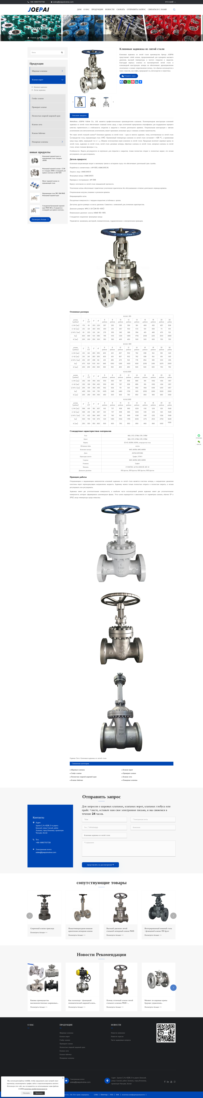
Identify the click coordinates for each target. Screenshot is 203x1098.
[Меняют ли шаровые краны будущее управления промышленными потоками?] (120, 979)
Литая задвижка (39, 90)
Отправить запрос (136, 9)
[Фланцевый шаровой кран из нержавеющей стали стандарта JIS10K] (35, 160)
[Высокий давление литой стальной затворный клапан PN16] (120, 907)
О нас (86, 9)
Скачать (121, 9)
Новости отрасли (117, 1036)
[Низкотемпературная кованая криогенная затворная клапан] (82, 907)
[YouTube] (171, 1081)
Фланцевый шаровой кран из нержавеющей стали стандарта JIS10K (52, 158)
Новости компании (118, 1033)
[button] (29, 916)
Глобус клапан (38, 98)
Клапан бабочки (38, 133)
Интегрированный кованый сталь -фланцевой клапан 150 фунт (158, 929)
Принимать (39, 1093)
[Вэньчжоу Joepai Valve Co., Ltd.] (38, 9)
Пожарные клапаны (40, 141)
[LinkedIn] (168, 1081)
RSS (111, 1094)
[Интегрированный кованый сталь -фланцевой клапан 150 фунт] (158, 907)
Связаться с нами (157, 9)
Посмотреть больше (39, 219)
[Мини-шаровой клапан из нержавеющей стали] (35, 185)
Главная (33, 37)
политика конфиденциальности (133, 1094)
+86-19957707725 (37, 2)
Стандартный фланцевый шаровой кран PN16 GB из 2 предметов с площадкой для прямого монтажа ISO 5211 (53, 208)
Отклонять (26, 1093)
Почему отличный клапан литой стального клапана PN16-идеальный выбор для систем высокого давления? (81, 1001)
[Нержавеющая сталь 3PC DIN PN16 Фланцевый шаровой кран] (35, 197)
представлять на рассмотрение (100, 864)
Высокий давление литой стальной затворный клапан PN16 (120, 929)
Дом (79, 9)
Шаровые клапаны (39, 71)
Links (96, 1094)
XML (117, 1094)
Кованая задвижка (40, 87)
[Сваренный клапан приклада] (44, 907)
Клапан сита (37, 124)
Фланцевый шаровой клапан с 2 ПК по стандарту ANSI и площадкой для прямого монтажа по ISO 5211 (54, 171)
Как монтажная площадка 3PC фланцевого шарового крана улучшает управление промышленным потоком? (157, 1001)
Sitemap (104, 1094)
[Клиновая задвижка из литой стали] (80, 101)
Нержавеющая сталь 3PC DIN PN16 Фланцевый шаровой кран (53, 194)
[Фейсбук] (164, 1081)
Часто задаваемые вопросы (121, 1040)
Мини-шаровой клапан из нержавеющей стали (50, 182)
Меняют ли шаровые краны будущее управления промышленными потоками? (118, 1001)
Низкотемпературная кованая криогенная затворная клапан (80, 929)
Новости (109, 9)
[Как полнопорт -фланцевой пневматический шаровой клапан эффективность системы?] (44, 979)
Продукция (97, 9)
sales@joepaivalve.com (63, 2)
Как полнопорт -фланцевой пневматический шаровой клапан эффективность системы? (44, 1001)
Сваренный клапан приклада (42, 928)
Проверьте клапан (39, 107)
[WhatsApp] (175, 1081)
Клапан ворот (55, 37)
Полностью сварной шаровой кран (46, 115)
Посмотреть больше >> (38, 932)
